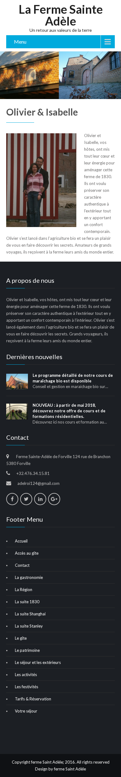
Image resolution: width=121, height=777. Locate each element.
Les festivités (26, 686)
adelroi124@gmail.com (38, 483)
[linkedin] (40, 499)
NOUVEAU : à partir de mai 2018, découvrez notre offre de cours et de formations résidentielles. (69, 411)
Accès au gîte (26, 553)
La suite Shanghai (30, 613)
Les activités (26, 674)
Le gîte (21, 638)
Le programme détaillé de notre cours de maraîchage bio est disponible (73, 378)
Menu (20, 42)
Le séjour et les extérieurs (38, 662)
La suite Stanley (29, 625)
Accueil (21, 540)
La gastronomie (29, 577)
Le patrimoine (27, 650)
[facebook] (12, 499)
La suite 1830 (27, 601)
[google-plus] (54, 499)
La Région (23, 589)
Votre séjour (26, 710)
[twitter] (26, 499)
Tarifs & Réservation (33, 698)
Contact (22, 565)
